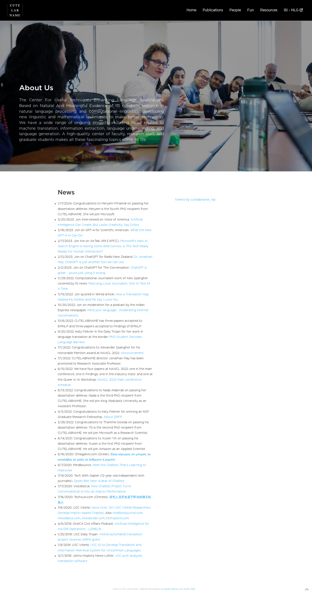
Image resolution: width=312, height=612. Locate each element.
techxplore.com (117, 518)
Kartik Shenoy (171, 589)
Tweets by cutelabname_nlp (195, 199)
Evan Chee (189, 589)
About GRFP (113, 417)
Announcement (132, 353)
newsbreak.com (93, 518)
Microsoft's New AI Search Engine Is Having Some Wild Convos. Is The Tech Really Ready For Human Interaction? (103, 246)
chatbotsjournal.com (127, 513)
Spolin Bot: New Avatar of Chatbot (99, 481)
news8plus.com (69, 518)
